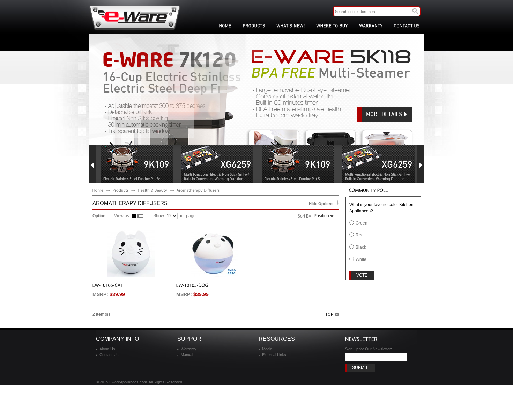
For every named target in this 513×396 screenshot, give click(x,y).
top (329, 314)
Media (267, 349)
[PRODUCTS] (252, 25)
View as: (122, 215)
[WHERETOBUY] (330, 25)
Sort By (304, 216)
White (361, 259)
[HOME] (224, 25)
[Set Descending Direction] (337, 215)
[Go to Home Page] (98, 190)
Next (420, 164)
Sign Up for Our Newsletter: (368, 349)
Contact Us (109, 355)
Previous (92, 164)
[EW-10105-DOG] (214, 253)
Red (360, 235)
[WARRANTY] (369, 25)
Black (361, 247)
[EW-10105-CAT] (130, 253)
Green (361, 223)
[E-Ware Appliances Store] (134, 17)
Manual (187, 355)
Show (158, 215)
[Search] (415, 11)
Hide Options (321, 203)
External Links (274, 355)
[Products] (121, 190)
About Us (107, 349)
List (140, 216)
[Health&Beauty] (153, 190)
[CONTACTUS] (405, 25)
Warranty (188, 349)
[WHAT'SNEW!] (289, 25)
